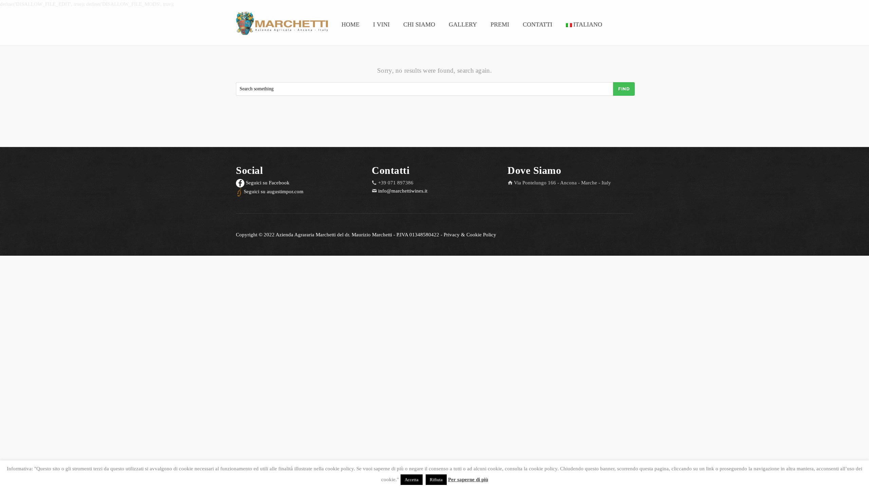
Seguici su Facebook (267, 182)
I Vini (381, 24)
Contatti (537, 24)
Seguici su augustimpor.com (272, 191)
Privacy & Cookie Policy (470, 234)
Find (624, 88)
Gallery (463, 24)
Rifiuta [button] (436, 479)
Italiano (587, 24)
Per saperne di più (468, 479)
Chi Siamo (419, 24)
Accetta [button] (412, 479)
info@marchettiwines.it (402, 191)
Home (350, 24)
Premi (500, 24)
